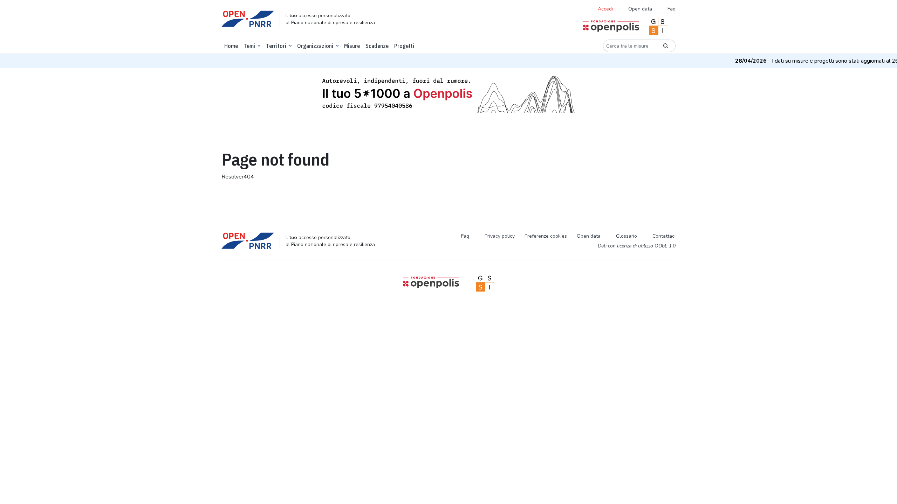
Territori (276, 45)
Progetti (404, 45)
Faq (671, 9)
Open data (640, 9)
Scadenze (377, 45)
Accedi (605, 9)
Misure (352, 45)
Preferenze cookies (546, 236)
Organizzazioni (315, 45)
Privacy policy (500, 236)
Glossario (626, 236)
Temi (249, 45)
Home (231, 45)
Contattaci (664, 236)
